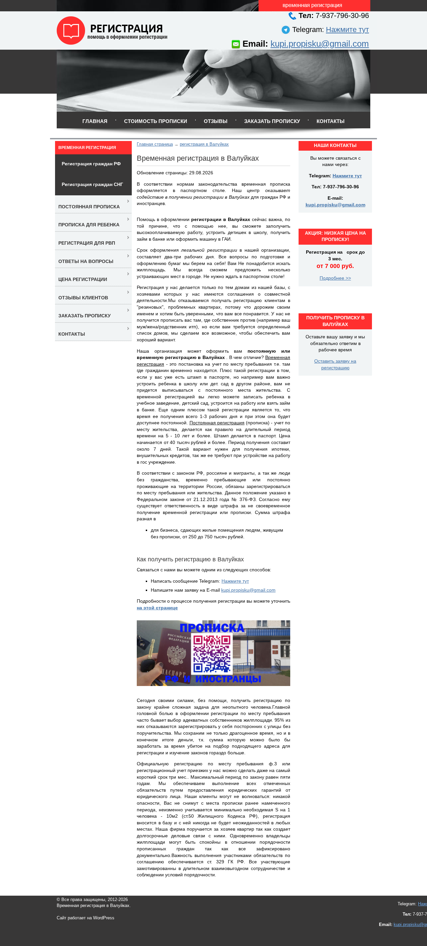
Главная (94, 121)
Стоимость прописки (155, 121)
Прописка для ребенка (88, 224)
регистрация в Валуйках (204, 144)
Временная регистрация (87, 147)
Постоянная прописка (89, 206)
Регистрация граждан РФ (91, 163)
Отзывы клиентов (83, 297)
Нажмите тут (347, 29)
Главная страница (155, 144)
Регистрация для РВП (86, 243)
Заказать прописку (272, 121)
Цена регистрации (82, 279)
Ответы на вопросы (85, 261)
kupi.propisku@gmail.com (320, 44)
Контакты (331, 121)
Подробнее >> (335, 278)
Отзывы (216, 121)
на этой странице (157, 607)
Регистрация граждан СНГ (92, 184)
